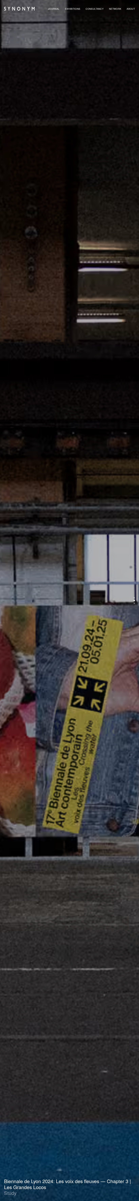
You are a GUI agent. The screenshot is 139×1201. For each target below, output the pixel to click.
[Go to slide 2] (134, 600)
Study (10, 1193)
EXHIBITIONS (72, 8)
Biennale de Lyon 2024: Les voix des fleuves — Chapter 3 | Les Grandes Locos (67, 1184)
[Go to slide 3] (134, 603)
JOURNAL (53, 8)
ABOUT (131, 8)
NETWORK (115, 8)
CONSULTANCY (95, 8)
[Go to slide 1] (134, 597)
